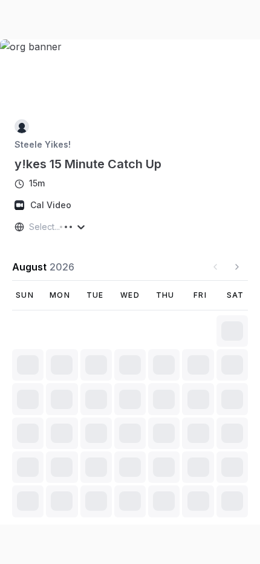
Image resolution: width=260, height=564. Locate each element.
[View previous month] (215, 267)
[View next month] (237, 267)
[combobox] (30, 227)
